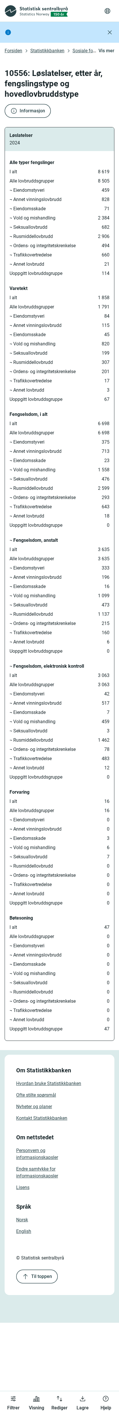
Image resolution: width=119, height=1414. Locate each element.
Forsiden (13, 50)
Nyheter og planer (34, 1106)
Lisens (22, 1187)
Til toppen (41, 1276)
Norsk (22, 1220)
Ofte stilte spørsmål (36, 1095)
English (23, 1231)
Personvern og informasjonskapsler (37, 1154)
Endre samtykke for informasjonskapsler (37, 1172)
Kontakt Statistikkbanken (41, 1118)
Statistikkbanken (47, 50)
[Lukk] (109, 32)
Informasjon (32, 111)
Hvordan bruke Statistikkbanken (48, 1083)
